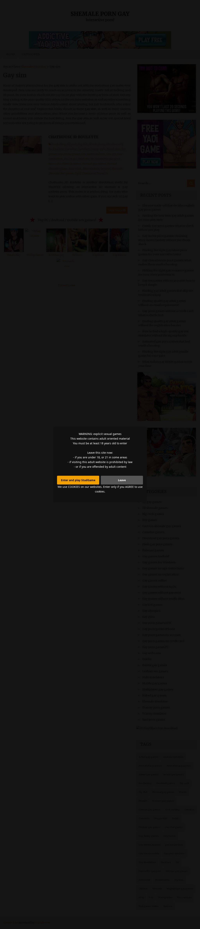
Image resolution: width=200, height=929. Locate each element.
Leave (122, 480)
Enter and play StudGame (78, 480)
